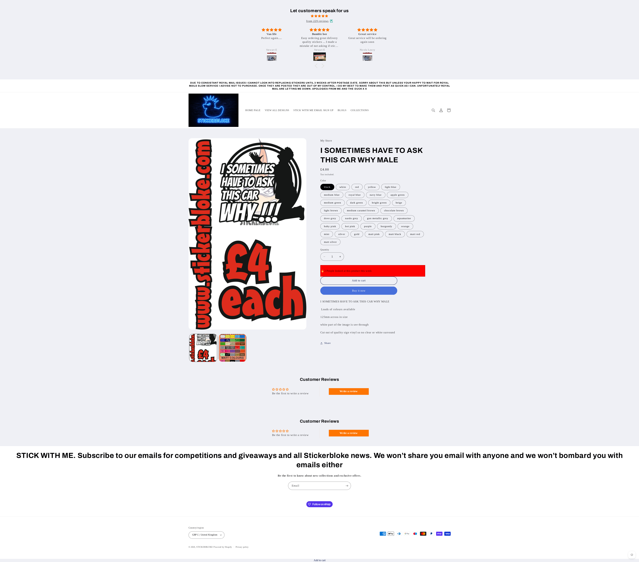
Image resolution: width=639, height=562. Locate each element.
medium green (332, 202)
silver (341, 234)
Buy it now (359, 290)
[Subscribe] (347, 486)
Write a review (349, 391)
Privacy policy (242, 547)
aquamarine (404, 218)
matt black (395, 234)
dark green (356, 202)
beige (399, 202)
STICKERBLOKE (204, 547)
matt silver (330, 242)
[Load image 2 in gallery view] (232, 348)
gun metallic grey (377, 218)
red (357, 187)
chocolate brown (394, 210)
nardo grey (351, 218)
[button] (317, 65)
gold (356, 234)
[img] (319, 16)
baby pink (330, 226)
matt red (415, 234)
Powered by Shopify (222, 547)
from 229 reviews (317, 21)
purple (368, 226)
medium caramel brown (361, 210)
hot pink (350, 226)
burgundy (386, 226)
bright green (379, 202)
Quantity (324, 249)
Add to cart (319, 560)
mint (326, 234)
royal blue (355, 195)
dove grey (330, 218)
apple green (398, 195)
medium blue (332, 195)
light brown (331, 210)
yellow (372, 187)
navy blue (376, 195)
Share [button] (327, 343)
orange (405, 226)
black (327, 187)
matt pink (374, 234)
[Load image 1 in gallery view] (203, 348)
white (342, 187)
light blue (391, 187)
